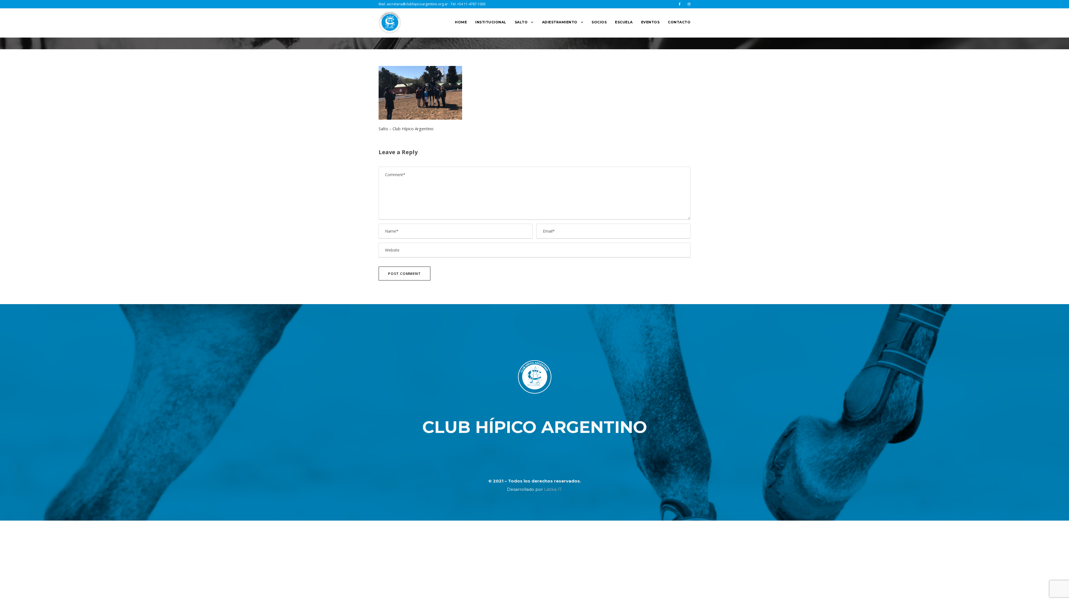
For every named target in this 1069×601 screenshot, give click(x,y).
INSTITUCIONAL (490, 22)
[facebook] (680, 4)
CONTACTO (679, 22)
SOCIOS (599, 22)
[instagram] (689, 4)
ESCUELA (624, 22)
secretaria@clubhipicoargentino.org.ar (417, 4)
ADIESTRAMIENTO (559, 22)
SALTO (521, 22)
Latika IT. (553, 489)
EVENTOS (650, 22)
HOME (461, 22)
